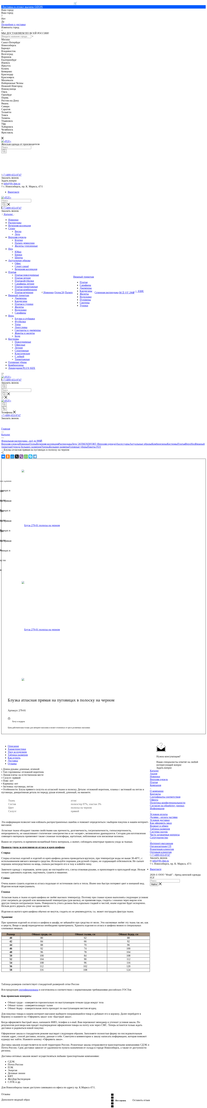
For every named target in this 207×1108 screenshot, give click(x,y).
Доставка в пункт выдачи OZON (22, 6)
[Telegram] (35, 456)
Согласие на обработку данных (167, 805)
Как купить (14, 757)
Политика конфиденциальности (167, 802)
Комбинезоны (159, 444)
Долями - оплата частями (164, 817)
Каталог (154, 770)
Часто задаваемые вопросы (165, 834)
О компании (156, 791)
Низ (193, 444)
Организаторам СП (160, 846)
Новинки (24, 444)
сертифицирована (28, 989)
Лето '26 (76, 444)
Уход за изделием (17, 752)
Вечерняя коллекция (47, 444)
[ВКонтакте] (3, 456)
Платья (181, 444)
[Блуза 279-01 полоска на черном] (59, 525)
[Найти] (4, 151)
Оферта (154, 799)
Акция (153, 773)
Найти (154, 884)
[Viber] (21, 456)
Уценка (45, 446)
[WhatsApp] (26, 456)
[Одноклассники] (8, 456)
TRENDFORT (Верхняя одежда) (98, 444)
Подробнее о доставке (13, 24)
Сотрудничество (159, 837)
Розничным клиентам (162, 849)
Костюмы (172, 444)
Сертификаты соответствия (165, 796)
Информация (157, 808)
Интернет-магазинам (161, 843)
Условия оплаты (159, 814)
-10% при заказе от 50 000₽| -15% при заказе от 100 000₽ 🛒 (39, 3)
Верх (188, 444)
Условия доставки (160, 820)
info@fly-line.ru (12, 183)
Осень (32, 444)
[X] (17, 456)
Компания (155, 785)
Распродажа (65, 444)
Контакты (155, 794)
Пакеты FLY (94, 446)
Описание (13, 746)
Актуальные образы (141, 444)
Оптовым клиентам (161, 852)
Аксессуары (123, 444)
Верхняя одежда (10, 444)
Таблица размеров (18, 754)
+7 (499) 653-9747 (12, 174)
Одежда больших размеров (26, 446)
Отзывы (12, 763)
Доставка (13, 760)
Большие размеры (59, 446)
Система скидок (159, 831)
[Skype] (30, 456)
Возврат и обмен (159, 826)
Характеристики (17, 749)
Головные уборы (78, 446)
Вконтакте (13, 192)
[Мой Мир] (12, 456)
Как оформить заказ (161, 823)
